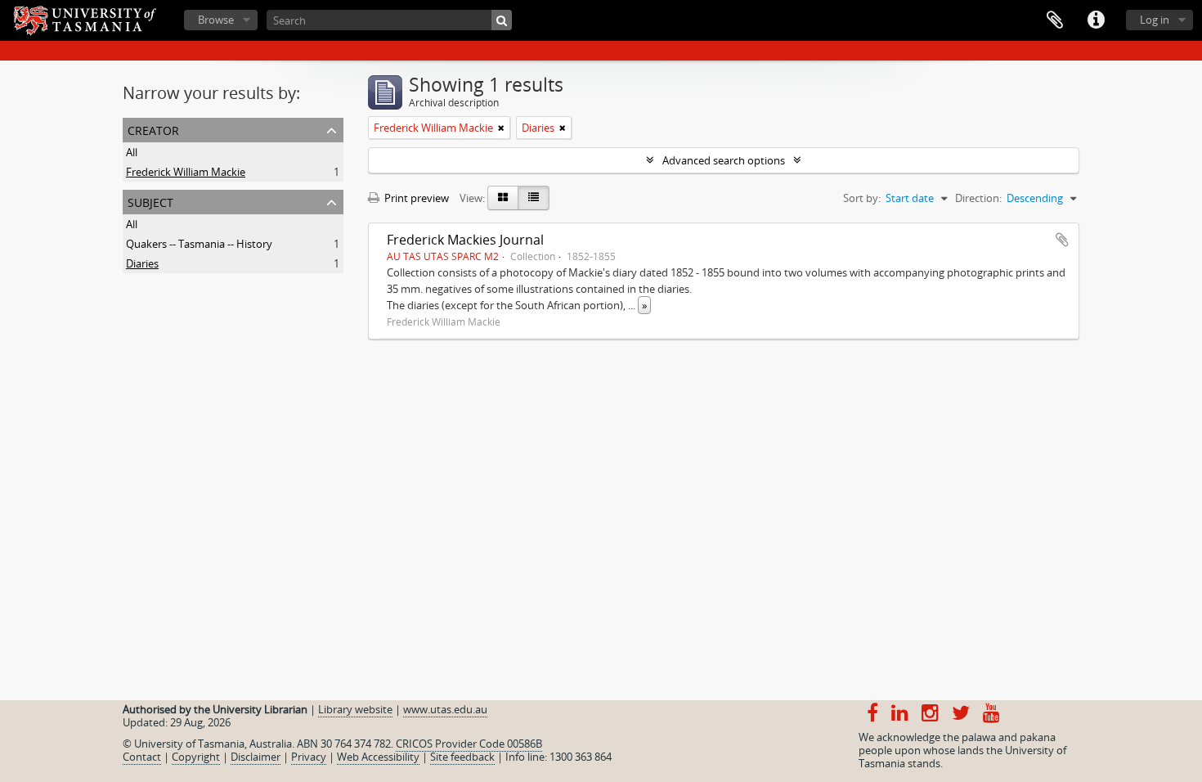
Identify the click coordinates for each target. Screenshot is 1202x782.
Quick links (1095, 20)
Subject (150, 201)
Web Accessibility (378, 756)
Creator (153, 129)
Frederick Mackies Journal (465, 240)
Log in (1154, 19)
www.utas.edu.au (445, 709)
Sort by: (862, 198)
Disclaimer (255, 756)
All (131, 152)
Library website (355, 709)
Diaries (142, 263)
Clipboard (1054, 20)
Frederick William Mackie (185, 171)
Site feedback (462, 756)
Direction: (978, 198)
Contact (142, 756)
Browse (216, 19)
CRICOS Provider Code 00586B (469, 743)
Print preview (415, 198)
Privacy (308, 756)
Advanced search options (723, 160)
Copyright (196, 756)
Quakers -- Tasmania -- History (199, 243)
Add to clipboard (1062, 239)
